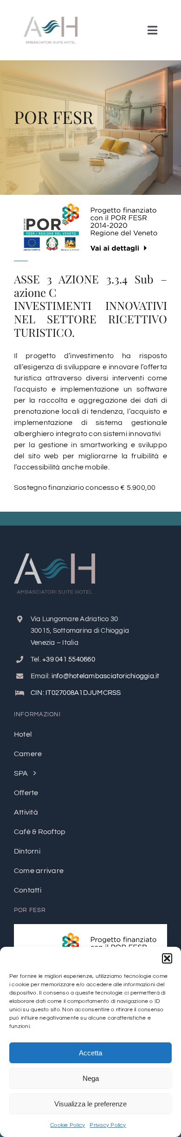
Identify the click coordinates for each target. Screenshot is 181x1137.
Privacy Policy (108, 1125)
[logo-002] (51, 20)
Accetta (90, 1053)
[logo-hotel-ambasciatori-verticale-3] (54, 557)
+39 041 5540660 (68, 659)
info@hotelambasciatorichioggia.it (106, 676)
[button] (167, 958)
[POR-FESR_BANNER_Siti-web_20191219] (90, 927)
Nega (91, 1078)
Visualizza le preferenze (90, 1104)
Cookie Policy (67, 1125)
